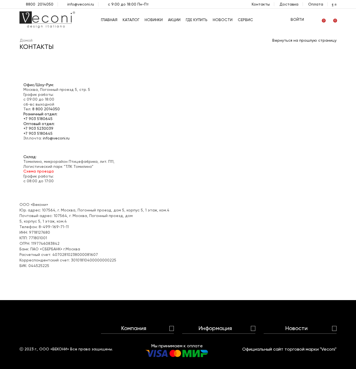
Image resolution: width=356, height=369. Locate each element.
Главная (109, 20)
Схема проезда (38, 171)
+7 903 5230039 (38, 128)
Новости (223, 20)
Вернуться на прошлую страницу (304, 40)
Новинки (154, 20)
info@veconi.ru (80, 4)
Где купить (196, 20)
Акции (174, 20)
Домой (26, 40)
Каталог (131, 20)
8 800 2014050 (46, 109)
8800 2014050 (39, 4)
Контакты (261, 4)
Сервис (245, 20)
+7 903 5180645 (38, 118)
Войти (297, 19)
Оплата (315, 4)
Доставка (289, 4)
